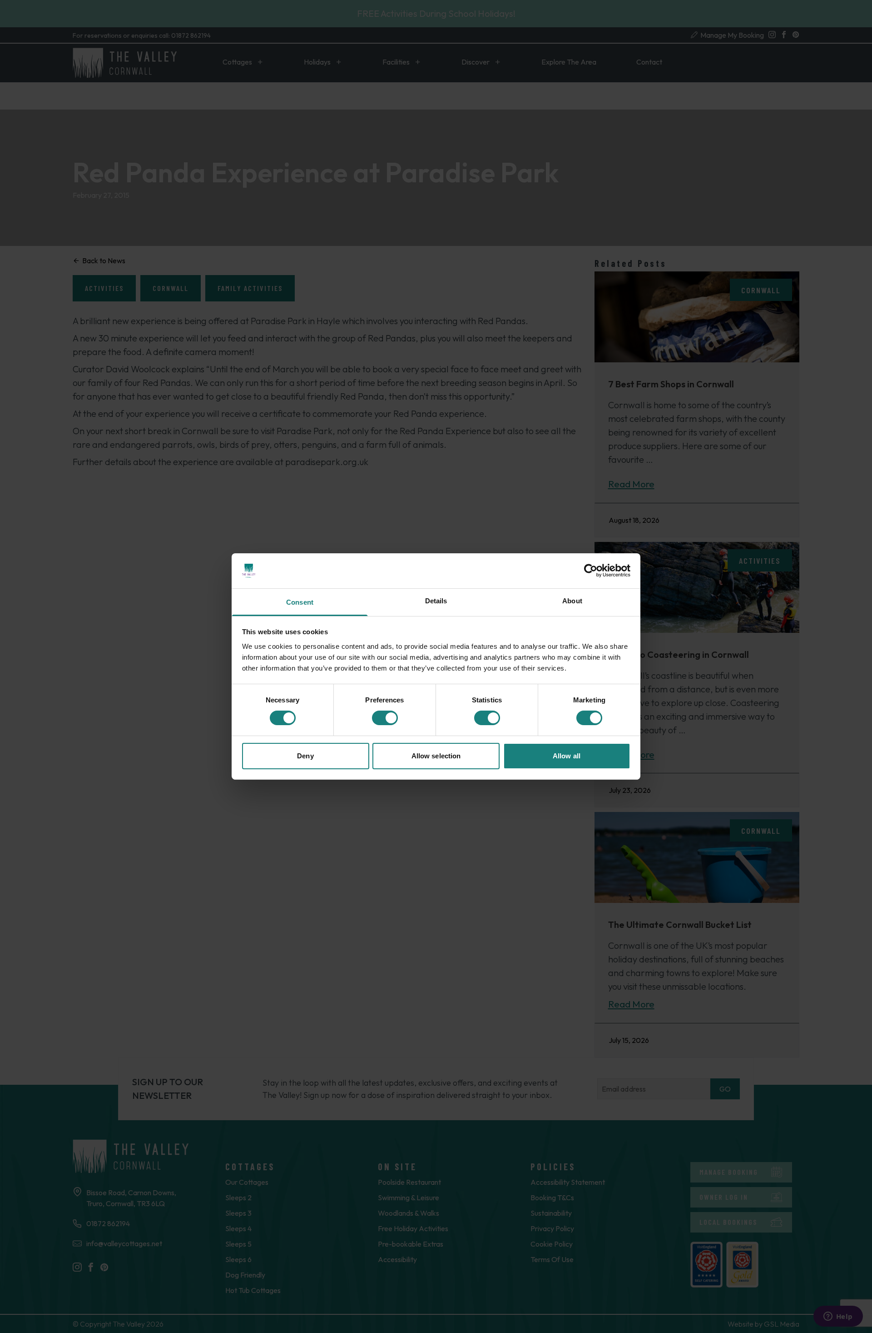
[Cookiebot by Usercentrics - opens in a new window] (590, 570)
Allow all (566, 756)
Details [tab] (436, 601)
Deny (305, 756)
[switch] (385, 718)
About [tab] (572, 601)
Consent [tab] (299, 602)
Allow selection (436, 756)
